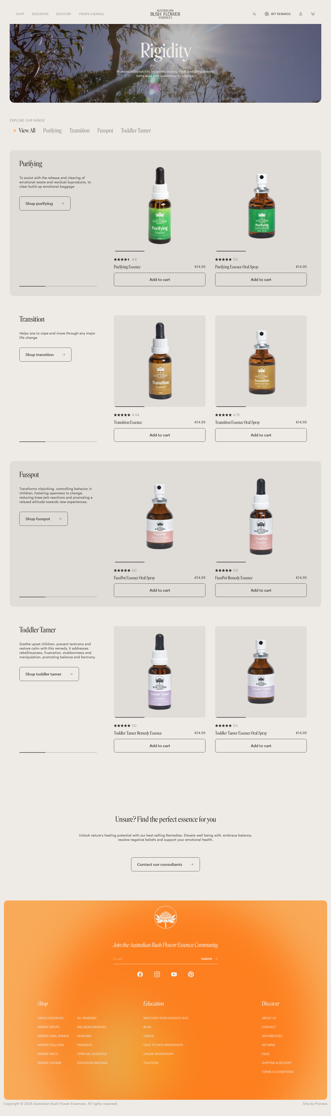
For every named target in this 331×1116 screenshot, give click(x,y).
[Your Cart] (313, 13)
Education (153, 1003)
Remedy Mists (48, 1053)
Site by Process (315, 1103)
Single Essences (51, 1018)
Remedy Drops (48, 1027)
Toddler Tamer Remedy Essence (138, 733)
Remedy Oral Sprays (53, 1036)
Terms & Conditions (277, 1071)
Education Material (92, 1062)
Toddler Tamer (136, 130)
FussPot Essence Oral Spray (134, 578)
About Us (269, 1018)
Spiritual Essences (92, 1053)
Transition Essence (128, 422)
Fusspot (105, 130)
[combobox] (260, 13)
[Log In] (301, 13)
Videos (148, 1036)
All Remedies (87, 1018)
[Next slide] (199, 205)
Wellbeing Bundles (91, 1027)
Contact (269, 1027)
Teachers (151, 1062)
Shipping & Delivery (277, 1062)
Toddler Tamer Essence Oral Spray (241, 733)
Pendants (84, 1044)
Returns (268, 1044)
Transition (79, 130)
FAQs (266, 1053)
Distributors (272, 1036)
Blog (147, 1027)
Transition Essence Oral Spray (237, 422)
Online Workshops (158, 1053)
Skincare (84, 1036)
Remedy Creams (50, 1062)
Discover (270, 1003)
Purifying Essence (127, 267)
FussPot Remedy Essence (233, 578)
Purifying (52, 130)
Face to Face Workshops (163, 1044)
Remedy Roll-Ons (51, 1044)
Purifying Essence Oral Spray (237, 267)
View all (27, 130)
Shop (43, 1003)
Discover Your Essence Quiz (165, 1018)
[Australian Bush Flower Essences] (165, 14)
